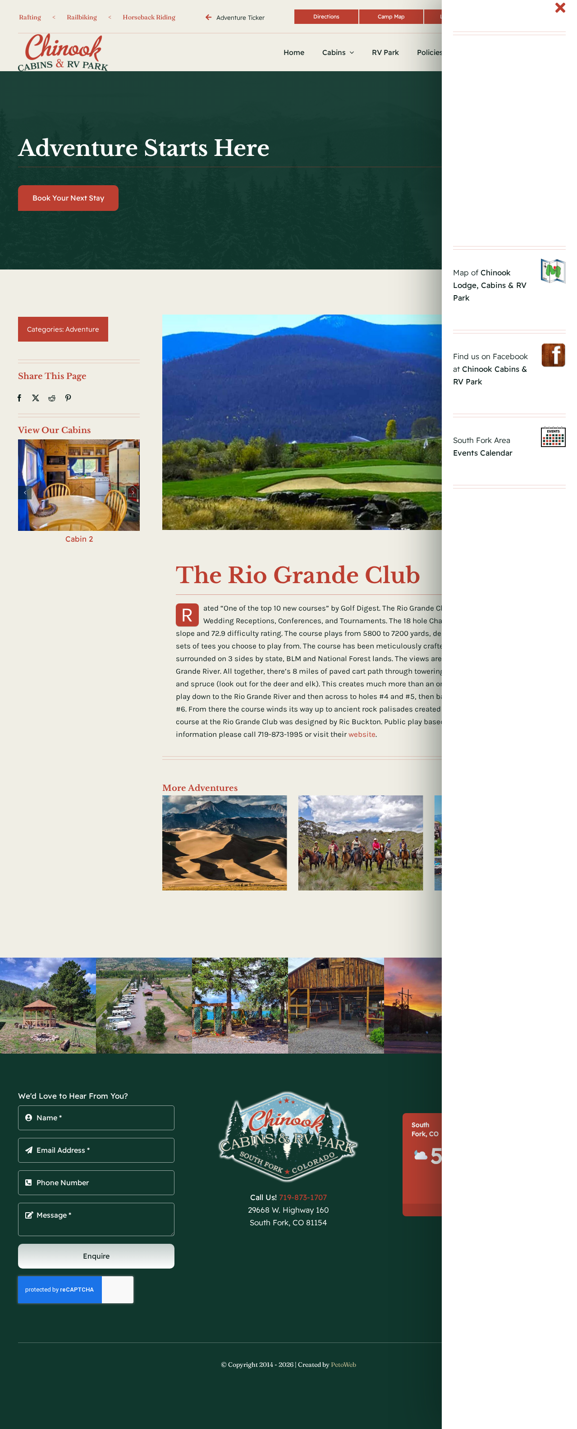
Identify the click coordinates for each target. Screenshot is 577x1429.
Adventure (82, 329)
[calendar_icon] (553, 430)
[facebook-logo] (553, 346)
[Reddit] (52, 398)
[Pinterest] (68, 398)
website (362, 734)
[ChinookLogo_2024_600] (289, 1093)
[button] (25, 492)
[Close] (560, 7)
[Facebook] (19, 398)
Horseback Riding (29, 17)
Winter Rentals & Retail (115, 17)
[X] (35, 398)
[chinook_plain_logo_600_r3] (63, 37)
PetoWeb (343, 1365)
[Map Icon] (553, 262)
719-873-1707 (303, 1197)
